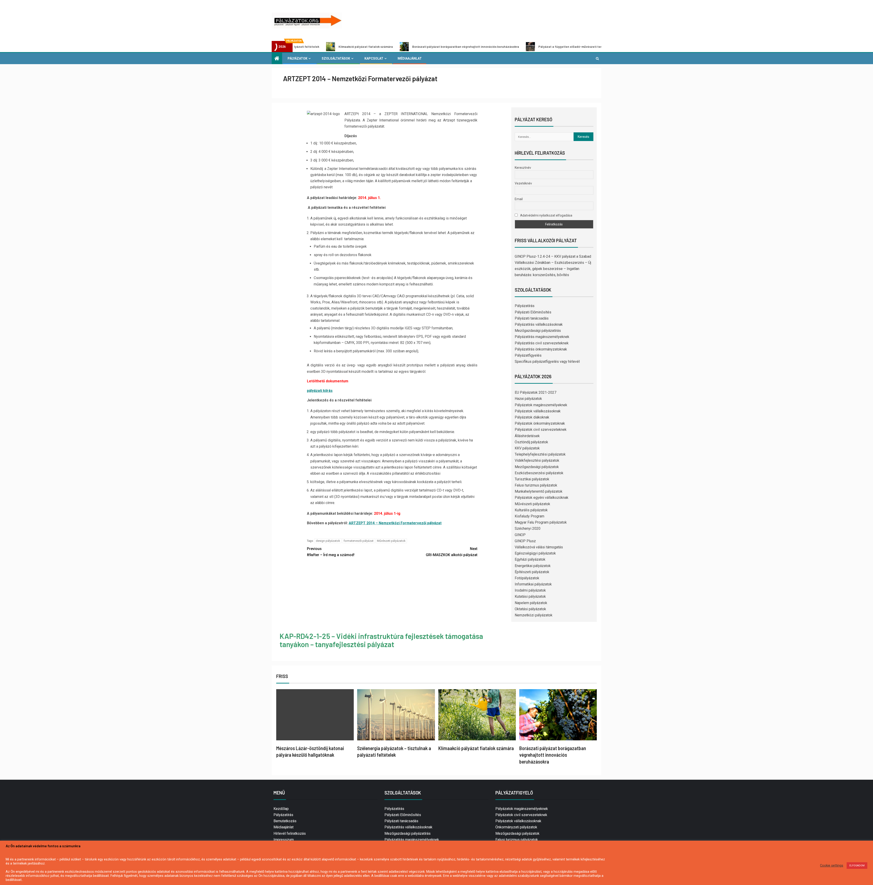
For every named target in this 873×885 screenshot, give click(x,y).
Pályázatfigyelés (528, 355)
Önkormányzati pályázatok (516, 827)
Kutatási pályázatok (530, 596)
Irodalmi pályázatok (530, 590)
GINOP (520, 535)
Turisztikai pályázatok (532, 479)
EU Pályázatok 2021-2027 (535, 392)
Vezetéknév (523, 183)
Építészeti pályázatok (532, 572)
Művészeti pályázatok (391, 540)
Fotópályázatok (527, 578)
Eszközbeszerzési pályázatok (539, 473)
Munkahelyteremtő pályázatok (538, 491)
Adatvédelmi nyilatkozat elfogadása (545, 215)
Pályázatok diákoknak (532, 417)
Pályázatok (297, 58)
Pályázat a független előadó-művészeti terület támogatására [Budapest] (529, 46)
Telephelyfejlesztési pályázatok (540, 454)
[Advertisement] (392, 595)
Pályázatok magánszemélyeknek (541, 405)
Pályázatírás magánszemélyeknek (542, 337)
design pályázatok (328, 540)
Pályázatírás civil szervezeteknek (542, 343)
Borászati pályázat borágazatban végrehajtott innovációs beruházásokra (402, 46)
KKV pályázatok (527, 448)
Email (519, 199)
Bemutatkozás (284, 821)
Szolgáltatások (336, 58)
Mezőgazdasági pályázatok (537, 467)
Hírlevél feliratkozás (289, 833)
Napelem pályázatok (531, 603)
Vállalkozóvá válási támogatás (539, 547)
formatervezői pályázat (359, 540)
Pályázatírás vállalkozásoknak (539, 324)
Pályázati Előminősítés (533, 312)
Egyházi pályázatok (530, 559)
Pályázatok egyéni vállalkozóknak (541, 497)
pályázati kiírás (320, 390)
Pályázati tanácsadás (532, 318)
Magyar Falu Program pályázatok (541, 522)
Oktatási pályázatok (530, 609)
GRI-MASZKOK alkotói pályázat (451, 552)
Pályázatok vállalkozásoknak (538, 411)
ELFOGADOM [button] (857, 865)
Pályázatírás (524, 306)
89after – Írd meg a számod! (330, 552)
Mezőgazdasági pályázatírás (538, 330)
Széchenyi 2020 (527, 528)
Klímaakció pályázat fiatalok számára (302, 46)
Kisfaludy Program (529, 516)
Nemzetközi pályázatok (533, 615)
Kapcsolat (373, 58)
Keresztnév (523, 167)
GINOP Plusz (525, 541)
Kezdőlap (281, 809)
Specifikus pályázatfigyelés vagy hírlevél (547, 361)
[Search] (597, 58)
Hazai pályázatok (528, 398)
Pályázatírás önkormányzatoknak (541, 349)
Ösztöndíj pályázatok (531, 442)
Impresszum (283, 839)
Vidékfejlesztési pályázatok (537, 460)
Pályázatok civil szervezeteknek (541, 429)
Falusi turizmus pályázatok (536, 485)
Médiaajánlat (410, 58)
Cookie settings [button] (831, 865)
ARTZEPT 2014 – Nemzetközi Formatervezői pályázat (395, 523)
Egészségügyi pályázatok (535, 553)
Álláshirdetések (527, 436)
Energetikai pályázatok (533, 566)
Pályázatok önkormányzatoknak (540, 423)
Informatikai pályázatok (533, 584)
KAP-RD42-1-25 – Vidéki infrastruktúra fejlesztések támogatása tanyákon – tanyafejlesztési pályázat (381, 640)
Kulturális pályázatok (531, 510)
